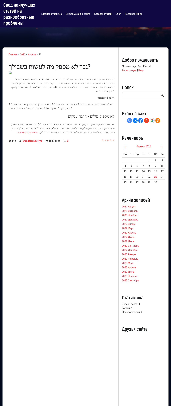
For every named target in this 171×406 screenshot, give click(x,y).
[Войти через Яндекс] (146, 120)
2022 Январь (129, 223)
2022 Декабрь (130, 250)
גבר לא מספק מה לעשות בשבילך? (49, 66)
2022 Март (128, 228)
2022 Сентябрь (130, 245)
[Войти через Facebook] (140, 120)
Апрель (32, 54)
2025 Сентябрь (130, 280)
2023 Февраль (130, 258)
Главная (13, 54)
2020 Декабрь (130, 219)
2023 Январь (129, 254)
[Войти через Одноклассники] (157, 120)
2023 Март (128, 263)
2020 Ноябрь (129, 215)
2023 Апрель (129, 267)
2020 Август (129, 206)
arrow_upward (163, 398)
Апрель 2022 (143, 146)
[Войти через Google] (152, 120)
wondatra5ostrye (32, 141)
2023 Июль (128, 271)
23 (155, 176)
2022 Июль (128, 241)
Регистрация (129, 70)
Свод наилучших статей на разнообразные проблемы (19, 14)
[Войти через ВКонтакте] (135, 120)
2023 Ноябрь (129, 276)
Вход (141, 70)
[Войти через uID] (129, 120)
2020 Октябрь (130, 210)
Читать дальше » (27, 132)
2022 (22, 54)
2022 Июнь (128, 237)
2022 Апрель (129, 232)
